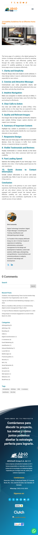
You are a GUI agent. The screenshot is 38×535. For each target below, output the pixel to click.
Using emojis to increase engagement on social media (17, 313)
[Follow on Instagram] (20, 2)
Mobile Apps (5, 354)
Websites (4, 377)
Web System (5, 374)
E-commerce (5, 339)
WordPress (5, 379)
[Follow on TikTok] (26, 2)
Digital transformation (8, 336)
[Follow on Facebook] (11, 2)
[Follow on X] (14, 2)
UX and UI (4, 371)
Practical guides (6, 356)
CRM (3, 334)
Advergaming (6, 325)
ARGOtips (25, 26)
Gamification (5, 345)
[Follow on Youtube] (23, 2)
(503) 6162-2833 (22, 488)
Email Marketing (6, 342)
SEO (3, 362)
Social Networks (6, 365)
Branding (4, 331)
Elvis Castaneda (8, 26)
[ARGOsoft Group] (19, 457)
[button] (34, 531)
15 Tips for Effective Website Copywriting (14, 311)
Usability (30, 26)
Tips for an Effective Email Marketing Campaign (16, 300)
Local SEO (5, 351)
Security (4, 359)
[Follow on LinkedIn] (17, 2)
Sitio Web (13, 392)
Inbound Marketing (7, 348)
